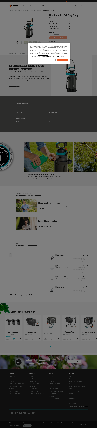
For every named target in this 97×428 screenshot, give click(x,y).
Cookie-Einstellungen (33, 59)
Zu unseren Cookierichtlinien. (54, 56)
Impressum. (62, 56)
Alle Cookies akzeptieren (62, 59)
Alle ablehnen (51, 59)
